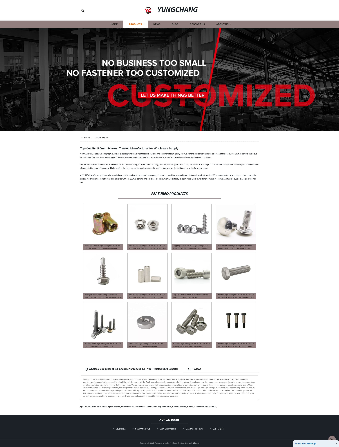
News (156, 24)
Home (114, 24)
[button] (82, 11)
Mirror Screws (127, 407)
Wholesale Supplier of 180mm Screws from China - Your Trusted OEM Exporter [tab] (133, 369)
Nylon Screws (114, 407)
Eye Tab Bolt (218, 429)
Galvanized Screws (194, 429)
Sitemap (196, 443)
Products (135, 24)
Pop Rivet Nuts (164, 407)
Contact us (197, 24)
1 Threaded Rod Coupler (205, 407)
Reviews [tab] (196, 369)
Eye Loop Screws (88, 407)
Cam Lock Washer (168, 429)
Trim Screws (140, 407)
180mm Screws (101, 137)
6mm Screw (152, 407)
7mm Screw (102, 407)
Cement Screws (179, 407)
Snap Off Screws (142, 429)
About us (222, 24)
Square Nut (120, 429)
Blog (175, 24)
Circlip (190, 407)
